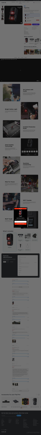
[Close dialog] (26, 208)
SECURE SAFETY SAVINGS (20, 223)
